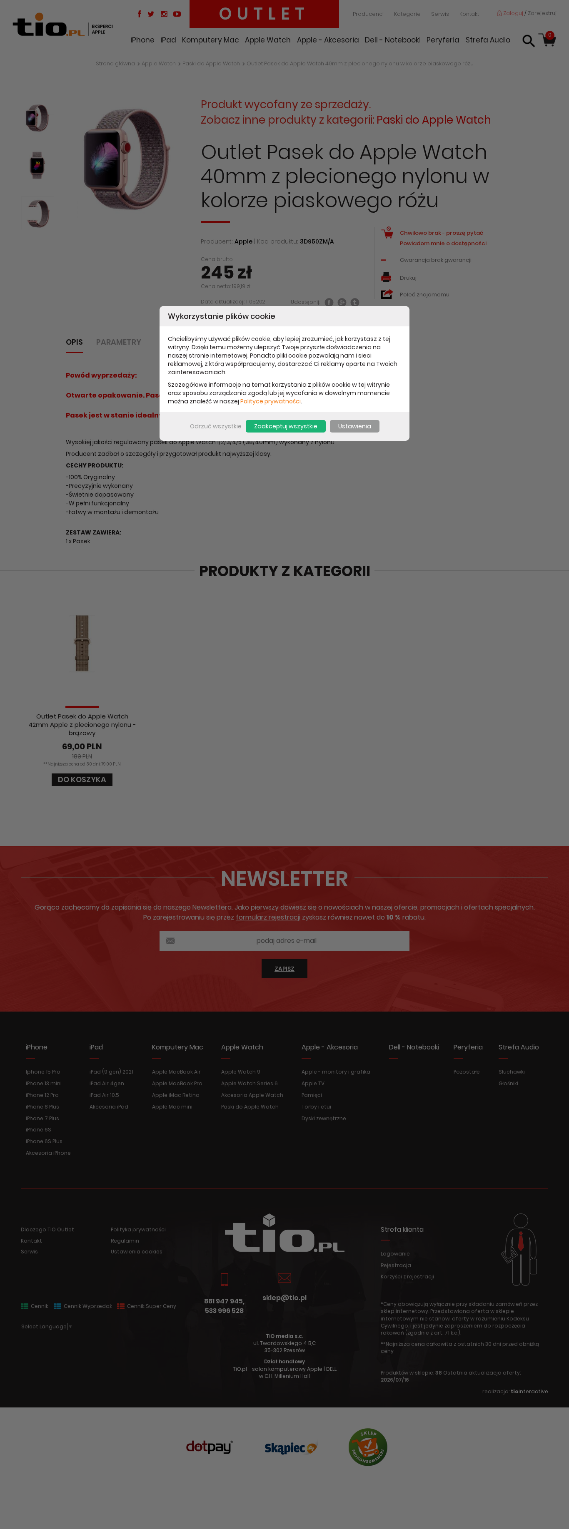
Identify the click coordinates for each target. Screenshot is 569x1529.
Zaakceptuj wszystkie (285, 426)
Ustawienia (354, 426)
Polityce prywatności (270, 401)
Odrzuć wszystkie (216, 426)
